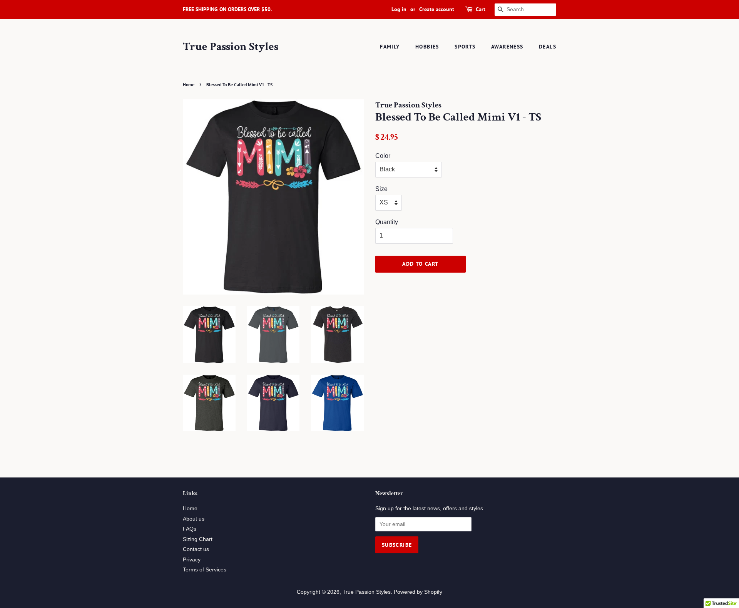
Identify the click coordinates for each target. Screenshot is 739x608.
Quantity (386, 222)
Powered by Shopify (418, 592)
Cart (480, 9)
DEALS (547, 46)
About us (193, 519)
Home (188, 84)
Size (381, 189)
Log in (398, 9)
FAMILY (390, 46)
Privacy (192, 560)
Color (382, 155)
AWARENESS (507, 46)
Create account (436, 9)
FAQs (189, 529)
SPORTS (465, 46)
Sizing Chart (197, 539)
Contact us (196, 549)
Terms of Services (204, 570)
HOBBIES (427, 46)
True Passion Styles (230, 47)
